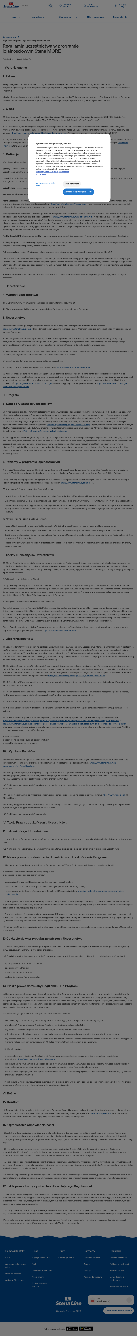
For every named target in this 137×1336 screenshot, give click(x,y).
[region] (69, 168)
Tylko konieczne (71, 184)
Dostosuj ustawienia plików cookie (45, 184)
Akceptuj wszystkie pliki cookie (78, 192)
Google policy (41, 174)
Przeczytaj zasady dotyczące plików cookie (52, 172)
